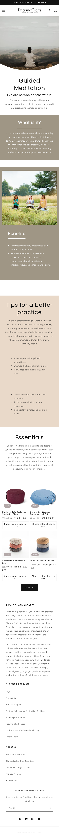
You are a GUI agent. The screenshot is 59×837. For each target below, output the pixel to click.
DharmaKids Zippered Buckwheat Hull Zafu (40, 513)
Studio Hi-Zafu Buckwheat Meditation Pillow (14, 513)
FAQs (8, 691)
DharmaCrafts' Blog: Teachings (20, 761)
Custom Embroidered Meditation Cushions (25, 711)
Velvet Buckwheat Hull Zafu (42, 561)
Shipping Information (16, 717)
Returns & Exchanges (15, 724)
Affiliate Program (13, 704)
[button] (3, 10)
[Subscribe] (50, 808)
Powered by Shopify (36, 832)
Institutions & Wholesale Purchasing (22, 730)
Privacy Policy (12, 736)
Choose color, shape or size (15, 525)
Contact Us (11, 698)
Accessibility (11, 780)
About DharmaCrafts (15, 754)
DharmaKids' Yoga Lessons (18, 767)
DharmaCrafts (26, 832)
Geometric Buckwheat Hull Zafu (14, 562)
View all (29, 587)
